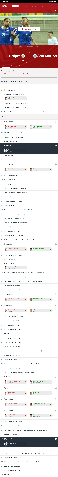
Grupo (30, 66)
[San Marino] (56, 164)
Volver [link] (4, 10)
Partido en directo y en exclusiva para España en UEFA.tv (16, 74)
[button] (44, 6)
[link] (15, 6)
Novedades (6, 66)
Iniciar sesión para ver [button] (30, 29)
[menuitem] (16, 6)
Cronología (14, 66)
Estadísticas (23, 66)
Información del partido (40, 66)
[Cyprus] (56, 122)
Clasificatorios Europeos (5, 6)
